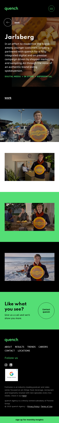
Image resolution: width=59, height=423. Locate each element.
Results (19, 346)
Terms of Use (46, 406)
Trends (31, 346)
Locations (24, 350)
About (8, 346)
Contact (10, 350)
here (24, 396)
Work (8, 98)
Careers (43, 346)
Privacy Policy (33, 406)
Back (17, 22)
